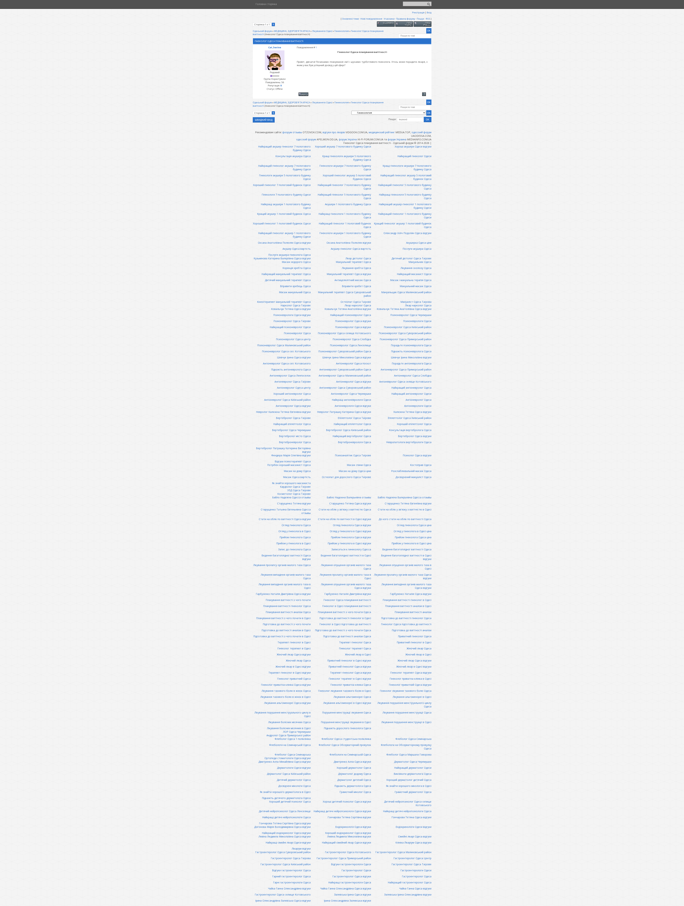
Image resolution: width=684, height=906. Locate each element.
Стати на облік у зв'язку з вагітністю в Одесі (404, 509)
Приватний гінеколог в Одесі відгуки (349, 660)
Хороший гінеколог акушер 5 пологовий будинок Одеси (347, 177)
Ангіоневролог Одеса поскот (353, 363)
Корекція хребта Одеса (297, 268)
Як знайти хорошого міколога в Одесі (408, 786)
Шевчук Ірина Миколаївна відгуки (411, 357)
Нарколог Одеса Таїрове (296, 305)
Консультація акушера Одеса (293, 156)
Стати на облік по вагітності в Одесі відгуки (344, 519)
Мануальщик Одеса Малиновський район (406, 292)
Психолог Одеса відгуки (417, 455)
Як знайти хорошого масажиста (291, 483)
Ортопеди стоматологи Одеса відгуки (288, 758)
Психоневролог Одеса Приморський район (405, 339)
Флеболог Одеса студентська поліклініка (346, 739)
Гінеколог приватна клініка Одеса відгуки (286, 684)
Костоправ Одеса (420, 465)
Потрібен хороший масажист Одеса (289, 465)
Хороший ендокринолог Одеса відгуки (348, 833)
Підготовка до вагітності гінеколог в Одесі (345, 618)
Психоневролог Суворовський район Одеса (344, 351)
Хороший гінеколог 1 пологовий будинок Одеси (282, 223)
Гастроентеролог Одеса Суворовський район (283, 852)
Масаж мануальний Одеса (295, 292)
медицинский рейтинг (382, 132)
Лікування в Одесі (322, 31)
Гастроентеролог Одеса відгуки (351, 876)
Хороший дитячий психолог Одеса (290, 801)
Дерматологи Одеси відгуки (294, 767)
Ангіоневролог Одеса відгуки (353, 381)
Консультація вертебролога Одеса (410, 430)
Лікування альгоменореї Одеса (352, 697)
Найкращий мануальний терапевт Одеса (286, 274)
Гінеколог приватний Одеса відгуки (410, 684)
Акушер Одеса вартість (297, 248)
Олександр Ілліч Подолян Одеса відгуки (407, 233)
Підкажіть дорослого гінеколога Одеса (347, 728)
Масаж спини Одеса (359, 465)
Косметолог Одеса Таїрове (294, 493)
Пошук (420, 18)
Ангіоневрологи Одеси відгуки (353, 405)
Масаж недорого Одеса (296, 262)
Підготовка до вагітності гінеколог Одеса (406, 618)
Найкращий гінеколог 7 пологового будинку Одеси (344, 186)
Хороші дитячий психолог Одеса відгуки (347, 801)
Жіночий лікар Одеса (419, 648)
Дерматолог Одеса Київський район (289, 773)
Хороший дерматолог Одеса (354, 767)
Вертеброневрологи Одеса (354, 442)
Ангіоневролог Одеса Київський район (287, 399)
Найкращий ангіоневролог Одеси (411, 393)
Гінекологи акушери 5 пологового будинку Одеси (285, 177)
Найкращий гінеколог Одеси (414, 156)
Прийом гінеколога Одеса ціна (413, 537)
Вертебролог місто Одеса (295, 436)
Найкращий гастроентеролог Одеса (409, 882)
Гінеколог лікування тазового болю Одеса (405, 690)
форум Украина (397, 139)
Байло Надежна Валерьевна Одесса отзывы (404, 497)
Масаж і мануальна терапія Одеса (410, 280)
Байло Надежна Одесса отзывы (291, 497)
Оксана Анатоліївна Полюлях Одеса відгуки (284, 242)
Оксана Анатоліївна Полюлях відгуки (349, 242)
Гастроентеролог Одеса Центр (412, 858)
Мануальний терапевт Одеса (353, 262)
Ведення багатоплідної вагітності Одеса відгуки (286, 557)
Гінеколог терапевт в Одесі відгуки (350, 678)
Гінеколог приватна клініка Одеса (350, 684)
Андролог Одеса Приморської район (288, 735)
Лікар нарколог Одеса (358, 305)
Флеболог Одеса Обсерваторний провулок (345, 745)
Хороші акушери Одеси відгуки (413, 146)
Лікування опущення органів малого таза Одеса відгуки (346, 586)
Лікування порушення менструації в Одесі (406, 722)
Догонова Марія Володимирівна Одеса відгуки (282, 827)
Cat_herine (274, 47)
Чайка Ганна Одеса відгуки (415, 888)
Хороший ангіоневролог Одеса (292, 393)
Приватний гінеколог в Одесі (414, 642)
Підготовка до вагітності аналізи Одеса (347, 636)
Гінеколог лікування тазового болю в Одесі (344, 690)
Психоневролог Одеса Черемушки (410, 315)
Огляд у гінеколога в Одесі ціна (412, 531)
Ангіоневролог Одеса (418, 399)
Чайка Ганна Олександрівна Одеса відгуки (345, 888)
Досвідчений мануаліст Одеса (413, 477)
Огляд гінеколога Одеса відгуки (352, 525)
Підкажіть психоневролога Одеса (411, 351)
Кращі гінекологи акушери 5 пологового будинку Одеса (346, 157)
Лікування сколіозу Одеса (416, 268)
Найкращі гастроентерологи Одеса (349, 882)
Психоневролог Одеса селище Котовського (344, 333)
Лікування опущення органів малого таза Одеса (346, 566)
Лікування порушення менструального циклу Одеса (404, 704)
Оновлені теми (350, 18)
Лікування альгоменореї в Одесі (412, 697)
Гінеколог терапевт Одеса (355, 648)
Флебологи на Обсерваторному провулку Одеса (406, 746)
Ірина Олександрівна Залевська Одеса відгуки (283, 900)
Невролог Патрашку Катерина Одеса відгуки (344, 412)
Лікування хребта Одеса (356, 268)
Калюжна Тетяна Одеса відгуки (412, 412)
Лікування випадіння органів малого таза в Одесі (285, 586)
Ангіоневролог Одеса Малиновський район (345, 375)
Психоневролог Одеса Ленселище (350, 345)
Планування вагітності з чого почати (288, 600)
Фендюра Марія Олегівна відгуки (291, 455)
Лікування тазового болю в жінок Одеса (286, 690)
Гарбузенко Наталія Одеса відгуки (410, 594)
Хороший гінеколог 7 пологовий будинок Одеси (282, 185)
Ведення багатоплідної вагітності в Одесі (346, 555)
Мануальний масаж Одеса (415, 286)
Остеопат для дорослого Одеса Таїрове (346, 477)
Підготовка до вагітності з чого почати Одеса (343, 630)
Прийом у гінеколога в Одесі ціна (411, 543)
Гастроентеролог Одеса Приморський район (344, 858)
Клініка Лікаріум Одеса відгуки (413, 842)
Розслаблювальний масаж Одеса (411, 471)
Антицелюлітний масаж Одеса (353, 280)
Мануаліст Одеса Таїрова (415, 301)
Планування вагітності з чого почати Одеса (344, 612)
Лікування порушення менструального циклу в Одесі (283, 714)
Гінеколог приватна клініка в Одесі (410, 678)
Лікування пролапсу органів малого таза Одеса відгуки (402, 576)
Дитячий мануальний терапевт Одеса (288, 280)
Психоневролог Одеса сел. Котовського (286, 351)
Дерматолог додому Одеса (354, 773)
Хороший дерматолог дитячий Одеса (408, 780)
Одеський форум (262, 31)
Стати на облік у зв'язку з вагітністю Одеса (345, 509)
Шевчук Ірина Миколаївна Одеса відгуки (346, 357)
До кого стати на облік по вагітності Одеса (405, 519)
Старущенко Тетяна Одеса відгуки (350, 503)
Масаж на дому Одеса (297, 471)
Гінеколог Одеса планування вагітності (347, 600)
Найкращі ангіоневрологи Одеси (351, 399)
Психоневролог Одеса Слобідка (352, 339)
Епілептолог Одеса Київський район (409, 418)
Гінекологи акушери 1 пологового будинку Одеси (345, 234)
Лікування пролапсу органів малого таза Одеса (282, 565)
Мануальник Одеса (419, 262)
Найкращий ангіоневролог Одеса (411, 387)
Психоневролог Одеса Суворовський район (405, 333)
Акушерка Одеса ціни (418, 242)
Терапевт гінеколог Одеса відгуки (350, 672)
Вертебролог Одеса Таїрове (293, 418)
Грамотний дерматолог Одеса (413, 792)
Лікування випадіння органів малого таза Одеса (286, 576)
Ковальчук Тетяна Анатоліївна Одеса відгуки (404, 309)
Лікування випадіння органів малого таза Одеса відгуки (406, 586)
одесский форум (421, 132)
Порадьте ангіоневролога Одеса (411, 363)
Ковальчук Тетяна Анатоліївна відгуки (348, 309)
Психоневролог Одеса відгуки (353, 321)
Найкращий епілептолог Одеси (352, 424)
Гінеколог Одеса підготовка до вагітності (406, 624)
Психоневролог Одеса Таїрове (292, 321)
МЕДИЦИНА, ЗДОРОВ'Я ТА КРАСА (292, 31)
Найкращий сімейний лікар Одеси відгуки (346, 842)
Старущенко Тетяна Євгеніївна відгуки (408, 503)
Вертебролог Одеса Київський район (348, 430)
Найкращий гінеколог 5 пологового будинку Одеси (344, 196)
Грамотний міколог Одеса (355, 792)
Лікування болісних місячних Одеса (289, 722)
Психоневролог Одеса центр (293, 339)
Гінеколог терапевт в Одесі (294, 648)
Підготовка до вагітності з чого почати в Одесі (282, 636)
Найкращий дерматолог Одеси (412, 767)
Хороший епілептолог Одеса (414, 424)
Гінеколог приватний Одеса (294, 678)
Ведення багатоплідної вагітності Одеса (406, 549)
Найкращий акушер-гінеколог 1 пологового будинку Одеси (405, 206)
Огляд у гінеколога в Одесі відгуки (350, 531)
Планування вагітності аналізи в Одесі (408, 606)
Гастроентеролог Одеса (416, 876)
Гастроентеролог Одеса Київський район (285, 864)
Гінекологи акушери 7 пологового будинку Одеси (345, 167)
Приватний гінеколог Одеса (414, 636)
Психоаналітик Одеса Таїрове (353, 455)
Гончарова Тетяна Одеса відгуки (411, 817)
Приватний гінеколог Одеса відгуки (349, 666)
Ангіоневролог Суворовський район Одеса (345, 369)
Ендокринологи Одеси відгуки (413, 827)
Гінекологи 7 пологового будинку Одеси (286, 194)
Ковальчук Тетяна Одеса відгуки (291, 309)
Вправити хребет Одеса (356, 286)
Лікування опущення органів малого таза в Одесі (405, 566)
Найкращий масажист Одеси (414, 274)
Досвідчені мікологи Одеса (294, 786)
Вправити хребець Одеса (295, 286)
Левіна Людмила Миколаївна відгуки (349, 836)
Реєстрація (418, 12)
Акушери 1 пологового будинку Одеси (348, 204)
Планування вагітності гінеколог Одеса (287, 606)
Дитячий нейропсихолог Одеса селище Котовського (407, 803)
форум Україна (348, 139)
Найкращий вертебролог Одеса (352, 436)
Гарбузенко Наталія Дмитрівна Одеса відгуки (283, 594)
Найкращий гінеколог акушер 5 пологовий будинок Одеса (405, 177)
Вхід (429, 12)
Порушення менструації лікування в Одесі (346, 722)
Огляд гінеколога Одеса (296, 525)
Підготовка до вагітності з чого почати (287, 624)
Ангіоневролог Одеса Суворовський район (345, 387)
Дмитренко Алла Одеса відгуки (352, 761)
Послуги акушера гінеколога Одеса (289, 254)
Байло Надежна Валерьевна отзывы (349, 497)
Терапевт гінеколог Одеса (355, 642)
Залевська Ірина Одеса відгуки (352, 894)
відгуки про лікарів (334, 132)
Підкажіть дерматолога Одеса (352, 786)
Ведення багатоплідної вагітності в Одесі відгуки (406, 557)
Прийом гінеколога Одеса (295, 537)
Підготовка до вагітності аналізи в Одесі (286, 630)
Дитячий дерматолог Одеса (294, 780)
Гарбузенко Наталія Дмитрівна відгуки (347, 594)
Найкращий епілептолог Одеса (292, 424)
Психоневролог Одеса (297, 333)
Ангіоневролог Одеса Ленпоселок (290, 375)
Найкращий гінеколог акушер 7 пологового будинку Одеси (284, 167)
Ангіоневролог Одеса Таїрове (292, 381)
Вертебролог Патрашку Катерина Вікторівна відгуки (283, 449)
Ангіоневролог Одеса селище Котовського (405, 381)
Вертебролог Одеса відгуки (414, 436)
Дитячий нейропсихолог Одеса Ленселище (285, 811)
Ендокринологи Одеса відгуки (353, 827)
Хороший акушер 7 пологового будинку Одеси (343, 146)
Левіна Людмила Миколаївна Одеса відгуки (285, 836)
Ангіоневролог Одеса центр (294, 387)
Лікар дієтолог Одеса (358, 258)
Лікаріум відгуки (301, 848)
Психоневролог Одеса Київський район (407, 327)
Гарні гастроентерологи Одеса (292, 882)
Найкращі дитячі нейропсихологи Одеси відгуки (342, 811)
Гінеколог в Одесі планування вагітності (346, 606)
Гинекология (342, 31)
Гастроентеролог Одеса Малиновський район (403, 852)
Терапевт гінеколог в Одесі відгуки (289, 672)
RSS (428, 18)
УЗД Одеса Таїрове (299, 490)
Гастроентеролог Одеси (356, 870)
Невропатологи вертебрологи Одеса (408, 442)
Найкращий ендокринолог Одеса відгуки (286, 833)
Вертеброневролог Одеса (295, 442)
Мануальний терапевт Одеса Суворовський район (344, 293)
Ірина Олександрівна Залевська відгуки (347, 900)
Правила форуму (405, 18)
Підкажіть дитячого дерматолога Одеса (286, 798)
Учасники (389, 18)
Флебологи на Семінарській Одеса (290, 745)
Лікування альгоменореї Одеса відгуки (287, 703)
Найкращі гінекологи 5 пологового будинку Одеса (405, 196)
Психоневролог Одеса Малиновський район (284, 345)
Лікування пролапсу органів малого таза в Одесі (345, 576)
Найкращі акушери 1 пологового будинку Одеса (286, 206)
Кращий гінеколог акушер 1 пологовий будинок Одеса (402, 225)
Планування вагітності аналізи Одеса (288, 612)
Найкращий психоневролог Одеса (350, 315)
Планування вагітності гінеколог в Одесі (407, 600)
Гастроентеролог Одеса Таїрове (411, 864)
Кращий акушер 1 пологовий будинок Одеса (284, 214)
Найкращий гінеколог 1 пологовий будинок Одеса (345, 225)
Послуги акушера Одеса (417, 248)
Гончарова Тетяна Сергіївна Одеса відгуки (285, 823)
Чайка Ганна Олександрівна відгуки (289, 888)
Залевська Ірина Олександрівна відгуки (407, 894)
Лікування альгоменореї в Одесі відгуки (347, 703)
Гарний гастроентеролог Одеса (291, 876)
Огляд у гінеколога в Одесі (294, 531)
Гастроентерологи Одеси (415, 870)
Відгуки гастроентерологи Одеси (351, 864)
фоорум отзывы (292, 132)
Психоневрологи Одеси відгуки (292, 315)
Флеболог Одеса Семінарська (413, 739)
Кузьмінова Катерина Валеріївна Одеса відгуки (282, 258)
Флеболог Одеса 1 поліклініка (293, 739)
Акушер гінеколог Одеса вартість (351, 248)
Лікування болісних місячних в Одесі (289, 728)
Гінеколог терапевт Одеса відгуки (410, 672)
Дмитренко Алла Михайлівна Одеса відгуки (284, 761)
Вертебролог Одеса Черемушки (291, 430)
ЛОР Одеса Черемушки (297, 731)
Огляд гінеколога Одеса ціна (414, 525)
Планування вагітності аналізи (413, 612)
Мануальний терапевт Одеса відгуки (349, 274)
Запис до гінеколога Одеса (294, 549)
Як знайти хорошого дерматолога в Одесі (285, 792)
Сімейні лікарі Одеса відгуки (414, 836)
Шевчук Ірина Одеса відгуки (294, 357)
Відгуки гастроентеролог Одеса (291, 870)
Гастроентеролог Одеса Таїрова (291, 858)
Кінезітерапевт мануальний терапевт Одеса (284, 301)
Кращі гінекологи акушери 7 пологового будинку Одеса (407, 167)
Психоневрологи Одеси (417, 321)
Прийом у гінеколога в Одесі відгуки (349, 543)
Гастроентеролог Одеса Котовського (348, 852)
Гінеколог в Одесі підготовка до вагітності (345, 624)
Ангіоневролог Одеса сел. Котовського (287, 363)
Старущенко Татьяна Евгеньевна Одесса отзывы (286, 511)
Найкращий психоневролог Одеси (290, 327)
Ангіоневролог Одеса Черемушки (351, 393)
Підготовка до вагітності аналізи (411, 630)
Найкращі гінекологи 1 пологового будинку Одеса (344, 215)
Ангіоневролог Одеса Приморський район (406, 369)
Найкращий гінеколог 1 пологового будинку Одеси (404, 215)
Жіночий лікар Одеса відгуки (294, 654)
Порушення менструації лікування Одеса (346, 712)
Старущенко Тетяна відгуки (294, 503)
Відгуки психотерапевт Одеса (293, 461)
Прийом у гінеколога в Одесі (293, 543)
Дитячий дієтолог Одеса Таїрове (411, 258)
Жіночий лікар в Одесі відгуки (293, 666)
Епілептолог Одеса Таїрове (354, 418)
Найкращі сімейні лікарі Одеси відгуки (288, 842)
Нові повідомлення (371, 18)
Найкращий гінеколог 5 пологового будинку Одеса (404, 186)
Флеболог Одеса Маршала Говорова (408, 754)
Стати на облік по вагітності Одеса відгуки (285, 519)
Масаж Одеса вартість (297, 477)
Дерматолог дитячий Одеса (354, 780)
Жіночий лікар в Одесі (358, 654)
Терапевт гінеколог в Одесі (294, 642)
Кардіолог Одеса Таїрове (295, 486)
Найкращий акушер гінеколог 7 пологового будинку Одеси (284, 148)
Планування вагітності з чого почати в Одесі (283, 618)
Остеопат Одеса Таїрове (356, 301)
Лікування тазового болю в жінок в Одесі (285, 697)
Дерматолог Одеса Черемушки (412, 761)
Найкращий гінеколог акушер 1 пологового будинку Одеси (284, 234)
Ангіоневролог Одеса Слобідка (412, 375)
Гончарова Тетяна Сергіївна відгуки (349, 817)
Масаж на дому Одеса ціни (355, 471)
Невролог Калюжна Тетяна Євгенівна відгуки (283, 412)
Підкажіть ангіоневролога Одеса (291, 369)
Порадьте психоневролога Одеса (411, 345)
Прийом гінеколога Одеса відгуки (351, 537)
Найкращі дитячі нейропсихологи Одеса (407, 811)
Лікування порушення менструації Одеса (407, 712)
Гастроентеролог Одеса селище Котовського (283, 894)
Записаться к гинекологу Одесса (351, 549)
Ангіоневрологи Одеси (417, 405)
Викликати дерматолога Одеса (412, 773)
